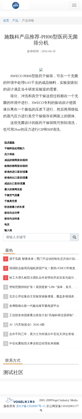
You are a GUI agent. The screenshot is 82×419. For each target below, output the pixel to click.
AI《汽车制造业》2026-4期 (24, 324)
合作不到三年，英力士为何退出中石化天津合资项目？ (42, 334)
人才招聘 (56, 384)
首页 (6, 20)
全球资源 (70, 384)
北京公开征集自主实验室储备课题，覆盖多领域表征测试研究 (42, 296)
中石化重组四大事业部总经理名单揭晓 (31, 343)
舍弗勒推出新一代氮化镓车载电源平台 (32, 305)
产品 (15, 20)
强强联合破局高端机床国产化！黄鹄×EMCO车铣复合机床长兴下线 (42, 268)
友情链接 (20, 390)
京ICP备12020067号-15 (30, 406)
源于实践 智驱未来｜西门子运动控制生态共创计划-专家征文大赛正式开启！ (42, 258)
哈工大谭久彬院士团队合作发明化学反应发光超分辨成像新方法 (42, 277)
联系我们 (41, 384)
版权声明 (11, 384)
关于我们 (26, 384)
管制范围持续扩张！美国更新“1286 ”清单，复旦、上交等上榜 (42, 287)
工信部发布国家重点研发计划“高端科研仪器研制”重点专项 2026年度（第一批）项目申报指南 (42, 315)
